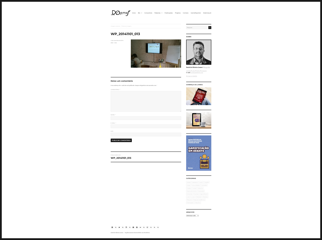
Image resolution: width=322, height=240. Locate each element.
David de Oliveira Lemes (117, 232)
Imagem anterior (115, 26)
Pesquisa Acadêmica (199, 199)
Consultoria (148, 13)
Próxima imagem (126, 26)
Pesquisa (189, 199)
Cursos (194, 188)
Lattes (193, 71)
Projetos (178, 13)
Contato (185, 13)
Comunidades (196, 185)
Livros (192, 197)
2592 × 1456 (114, 42)
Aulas (201, 182)
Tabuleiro (197, 202)
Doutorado (201, 191)
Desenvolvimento (191, 191)
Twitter (198, 71)
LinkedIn (188, 71)
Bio (139, 13)
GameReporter (196, 13)
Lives (188, 197)
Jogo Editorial (204, 194)
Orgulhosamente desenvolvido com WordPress (137, 232)
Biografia (207, 67)
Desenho (200, 188)
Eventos (196, 194)
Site (112, 131)
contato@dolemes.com (197, 72)
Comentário (115, 89)
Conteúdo (204, 185)
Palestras (157, 13)
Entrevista (189, 194)
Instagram (204, 71)
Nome (113, 115)
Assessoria (195, 182)
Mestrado (198, 197)
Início (134, 13)
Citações (206, 182)
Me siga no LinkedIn (191, 76)
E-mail (113, 123)
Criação (189, 188)
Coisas (188, 185)
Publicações (169, 13)
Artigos (189, 182)
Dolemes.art (207, 13)
